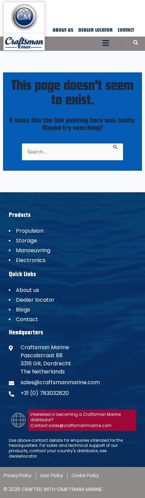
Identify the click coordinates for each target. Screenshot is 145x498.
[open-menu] (106, 43)
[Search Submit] (115, 146)
